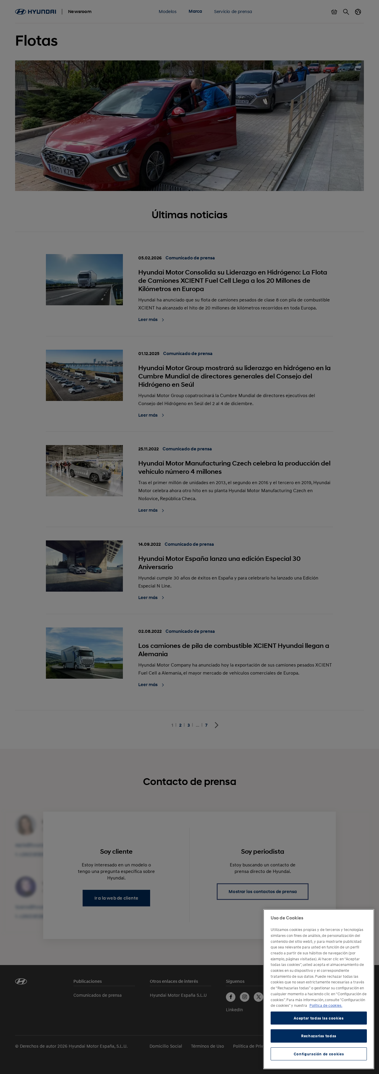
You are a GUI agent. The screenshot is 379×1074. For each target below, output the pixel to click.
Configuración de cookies (319, 1053)
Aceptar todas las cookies (318, 1018)
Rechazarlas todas (318, 1035)
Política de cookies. (325, 1005)
